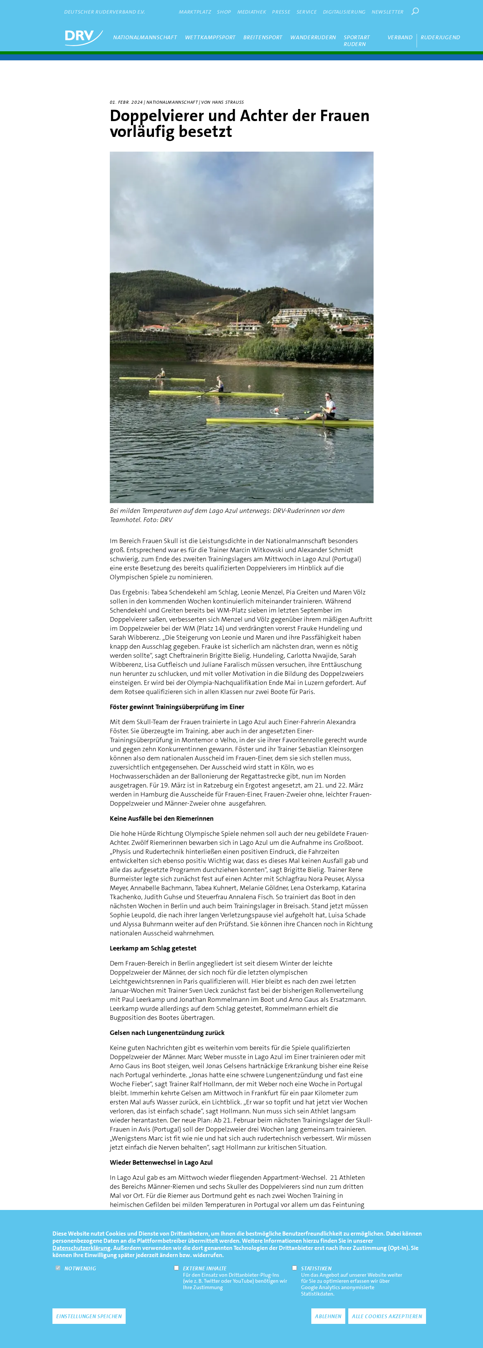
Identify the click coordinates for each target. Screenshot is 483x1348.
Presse (281, 12)
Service (307, 12)
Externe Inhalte (205, 1268)
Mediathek (251, 12)
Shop (224, 12)
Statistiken (316, 1268)
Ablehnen (328, 1316)
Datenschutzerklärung (81, 1248)
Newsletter (388, 12)
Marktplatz (195, 12)
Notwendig (80, 1268)
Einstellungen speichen (89, 1316)
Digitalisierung (344, 12)
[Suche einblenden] (415, 11)
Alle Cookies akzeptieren (387, 1316)
